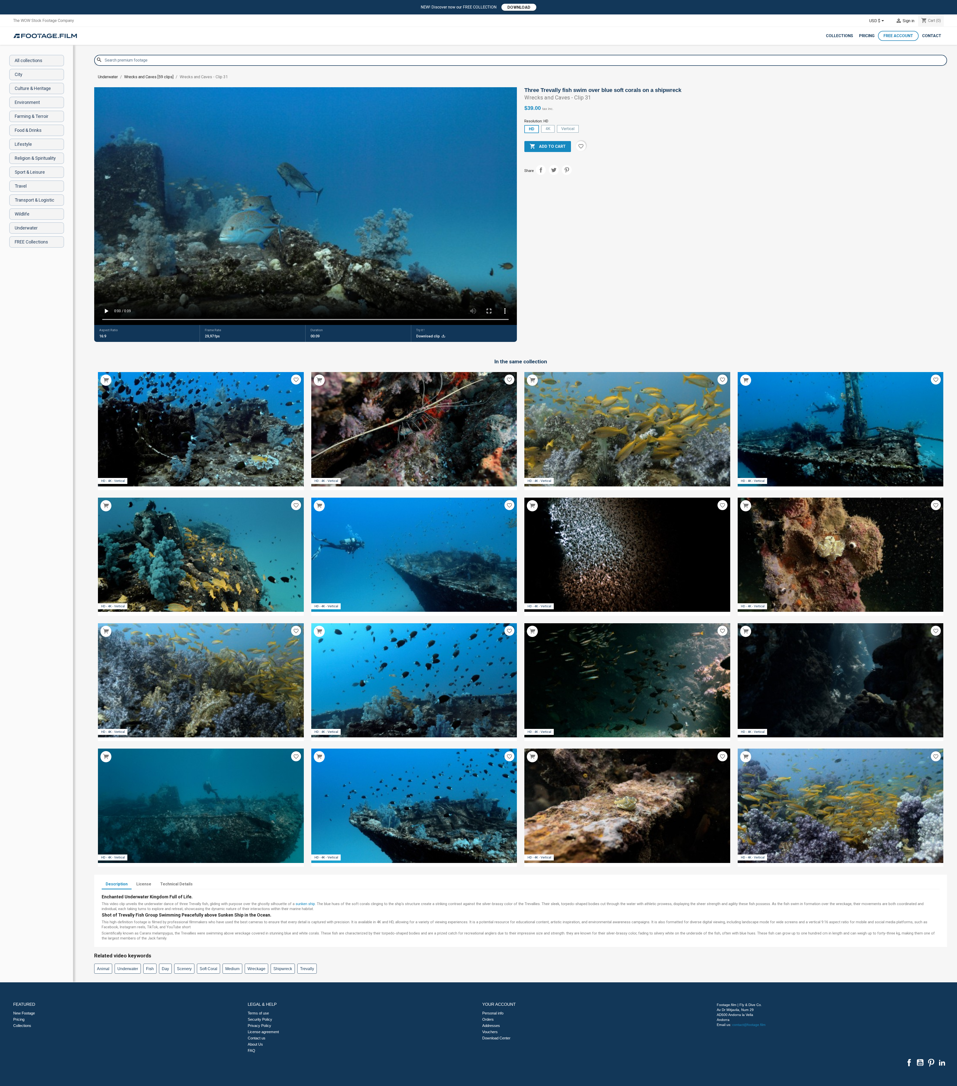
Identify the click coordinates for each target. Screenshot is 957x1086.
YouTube (920, 1063)
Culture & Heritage (33, 88)
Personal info (492, 1013)
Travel (21, 186)
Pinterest (567, 170)
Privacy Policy (259, 1025)
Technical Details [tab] (176, 884)
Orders (488, 1019)
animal (103, 969)
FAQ (251, 1050)
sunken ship (305, 904)
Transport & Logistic (34, 200)
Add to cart (548, 146)
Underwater (26, 228)
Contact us (256, 1038)
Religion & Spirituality (35, 158)
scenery (184, 969)
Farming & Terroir (31, 116)
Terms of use (258, 1013)
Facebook (909, 1063)
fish (150, 969)
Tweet (554, 170)
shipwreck (282, 969)
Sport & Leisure (30, 172)
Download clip (428, 336)
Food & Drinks (28, 130)
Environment (27, 102)
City (18, 74)
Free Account (898, 35)
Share (541, 170)
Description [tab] (117, 884)
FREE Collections (31, 241)
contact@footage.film (749, 1025)
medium (232, 969)
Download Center (496, 1038)
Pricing (867, 35)
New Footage (24, 1013)
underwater (127, 969)
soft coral (208, 969)
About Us (255, 1044)
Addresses (491, 1025)
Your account (499, 1004)
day (165, 969)
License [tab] (143, 884)
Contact (931, 35)
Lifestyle (23, 144)
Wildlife (22, 214)
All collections (28, 60)
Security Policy (260, 1019)
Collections (839, 35)
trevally (307, 969)
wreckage (256, 969)
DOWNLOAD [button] (518, 7)
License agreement (263, 1032)
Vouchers (490, 1032)
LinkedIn (942, 1063)
